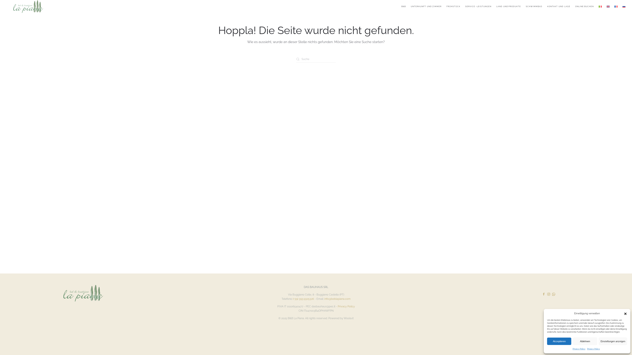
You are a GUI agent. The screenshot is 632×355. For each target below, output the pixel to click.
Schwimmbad (534, 6)
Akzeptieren (559, 341)
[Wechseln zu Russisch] (623, 6)
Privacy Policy (579, 349)
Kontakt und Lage (558, 6)
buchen (584, 6)
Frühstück (453, 6)
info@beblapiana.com (337, 298)
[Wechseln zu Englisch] (608, 6)
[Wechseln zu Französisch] (616, 6)
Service (478, 6)
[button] (625, 313)
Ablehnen (585, 341)
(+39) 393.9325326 (303, 298)
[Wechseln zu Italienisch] (600, 6)
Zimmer (426, 6)
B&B (403, 6)
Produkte (508, 6)
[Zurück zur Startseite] (28, 6)
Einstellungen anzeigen (613, 341)
